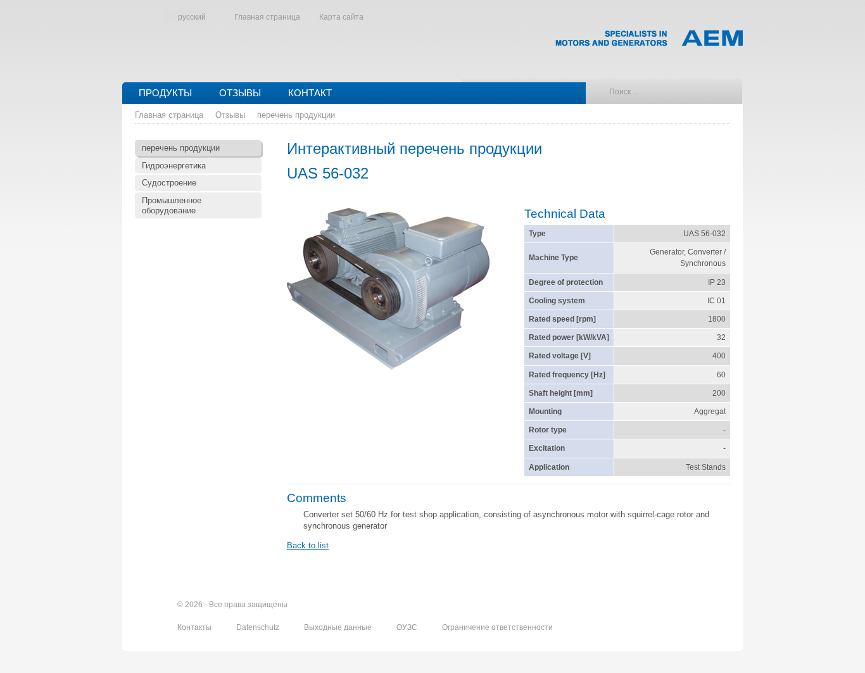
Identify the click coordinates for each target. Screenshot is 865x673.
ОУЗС (407, 627)
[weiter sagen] (652, 605)
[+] (388, 290)
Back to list (308, 545)
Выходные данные (339, 627)
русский (192, 17)
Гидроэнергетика (174, 165)
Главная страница (267, 17)
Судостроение (169, 182)
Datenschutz (258, 627)
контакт (310, 92)
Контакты (195, 627)
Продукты (165, 92)
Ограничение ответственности (497, 627)
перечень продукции (296, 115)
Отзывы (240, 92)
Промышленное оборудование (171, 205)
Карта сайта (341, 17)
